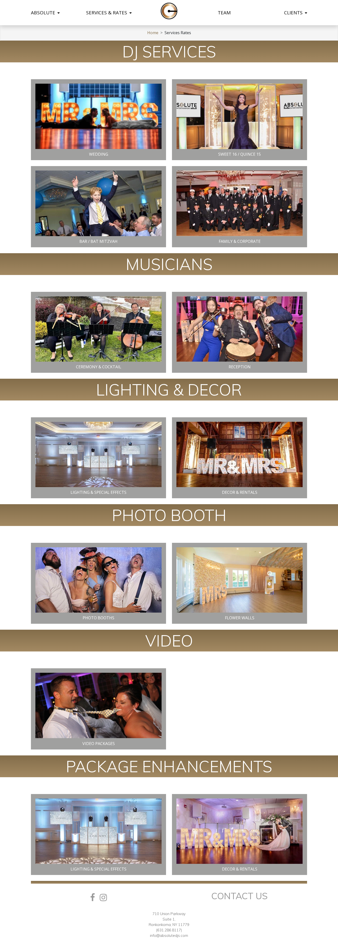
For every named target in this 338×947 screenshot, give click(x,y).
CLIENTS (294, 12)
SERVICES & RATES (107, 12)
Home (152, 32)
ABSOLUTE (43, 12)
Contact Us (239, 895)
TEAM (224, 12)
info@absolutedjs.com (169, 935)
